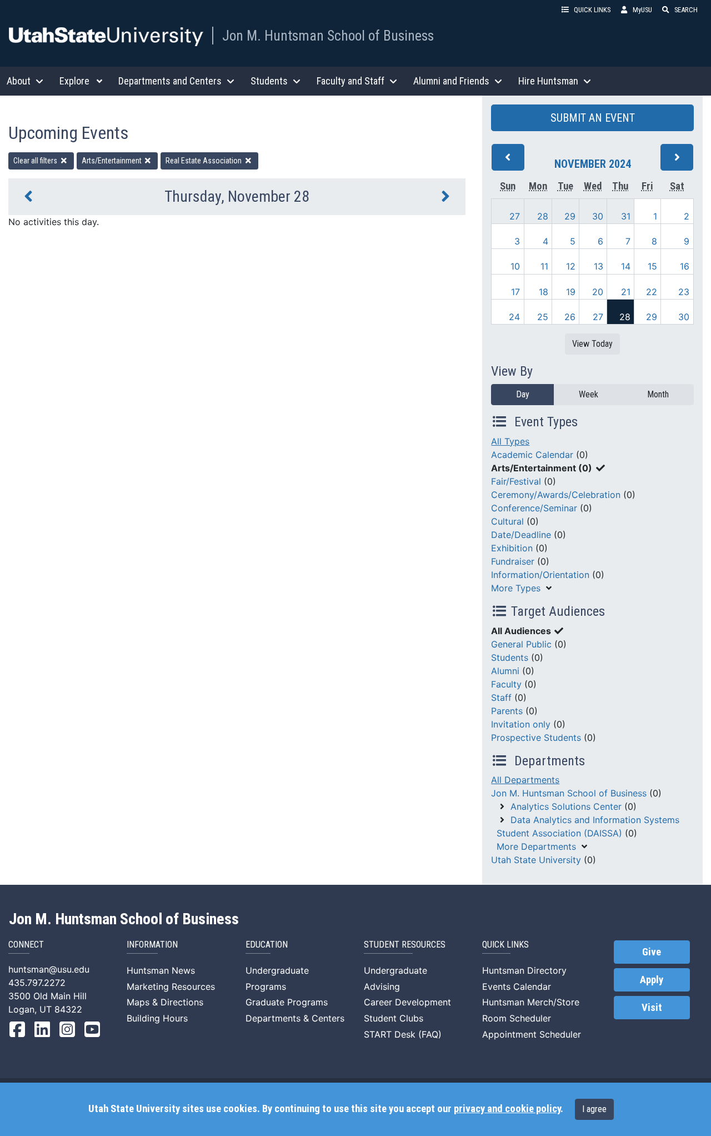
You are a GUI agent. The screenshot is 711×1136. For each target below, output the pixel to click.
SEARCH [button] (686, 10)
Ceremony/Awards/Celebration (555, 494)
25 (542, 316)
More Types (515, 588)
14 (625, 266)
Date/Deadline (521, 534)
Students (509, 657)
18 (543, 291)
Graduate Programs (287, 1002)
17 (515, 291)
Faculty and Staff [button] (350, 81)
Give (651, 952)
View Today (592, 343)
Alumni (505, 670)
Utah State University (536, 859)
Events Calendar (516, 986)
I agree (594, 1109)
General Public (521, 644)
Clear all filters (36, 160)
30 (597, 216)
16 (684, 266)
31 (625, 216)
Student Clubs (393, 1018)
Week (588, 394)
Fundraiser (512, 561)
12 (570, 266)
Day (522, 394)
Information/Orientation (540, 574)
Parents (507, 710)
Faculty (506, 684)
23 (683, 291)
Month (658, 394)
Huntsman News (161, 970)
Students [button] (269, 81)
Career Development (407, 1002)
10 (515, 266)
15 (652, 266)
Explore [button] (74, 81)
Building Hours (157, 1018)
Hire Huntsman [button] (548, 81)
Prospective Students (536, 737)
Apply (651, 980)
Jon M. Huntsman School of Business (328, 35)
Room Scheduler (516, 1018)
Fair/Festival (516, 481)
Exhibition (512, 548)
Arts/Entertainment (112, 160)
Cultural (507, 521)
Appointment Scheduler (531, 1034)
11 (544, 266)
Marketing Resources (171, 986)
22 (651, 291)
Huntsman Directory (524, 970)
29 (569, 216)
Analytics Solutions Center (566, 806)
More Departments (536, 846)
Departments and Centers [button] (170, 81)
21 (625, 291)
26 (569, 316)
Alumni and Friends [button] (451, 81)
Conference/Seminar (534, 508)
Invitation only (520, 724)
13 (598, 266)
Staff (501, 697)
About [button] (19, 81)
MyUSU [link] (642, 10)
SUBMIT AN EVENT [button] (592, 117)
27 (514, 216)
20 (597, 291)
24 (514, 316)
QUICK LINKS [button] (592, 10)
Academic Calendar (532, 454)
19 (570, 291)
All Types (510, 441)
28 (542, 216)
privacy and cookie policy (507, 1109)
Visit (652, 1008)
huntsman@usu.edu (48, 969)
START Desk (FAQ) (403, 1034)
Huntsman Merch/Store (530, 1002)
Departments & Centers (295, 1018)
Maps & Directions (165, 1002)
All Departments (525, 779)
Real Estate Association (204, 160)
